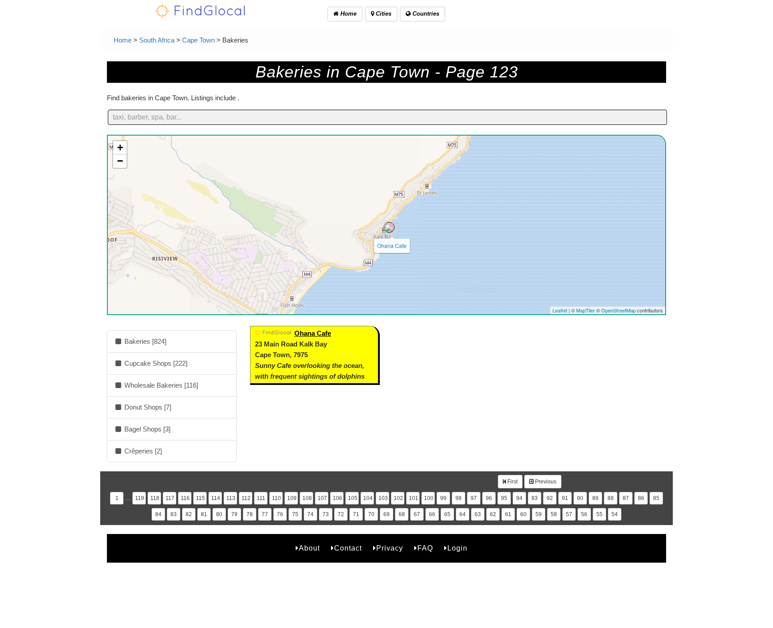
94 (519, 498)
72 (341, 514)
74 (310, 514)
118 (154, 498)
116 (185, 498)
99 (443, 498)
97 (474, 498)
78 (249, 514)
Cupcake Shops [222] (155, 363)
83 (173, 514)
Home (348, 13)
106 (337, 498)
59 (538, 514)
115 (200, 498)
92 (550, 498)
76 (280, 514)
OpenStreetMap (618, 310)
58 (554, 514)
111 (261, 498)
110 (276, 498)
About (309, 548)
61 (508, 514)
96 (489, 498)
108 (307, 498)
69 (386, 514)
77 (265, 514)
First (512, 481)
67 (417, 514)
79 (234, 514)
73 (326, 514)
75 (295, 514)
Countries (425, 13)
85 (656, 498)
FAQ (425, 548)
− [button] (120, 161)
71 (356, 514)
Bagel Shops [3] (146, 429)
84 (158, 514)
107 (322, 498)
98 (458, 498)
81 (204, 514)
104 (368, 498)
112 (246, 498)
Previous (545, 481)
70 (371, 514)
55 (599, 514)
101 (413, 498)
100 (428, 498)
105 (352, 498)
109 (292, 498)
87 (626, 498)
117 (170, 498)
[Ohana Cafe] (389, 227)
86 (641, 498)
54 (615, 514)
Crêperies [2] (142, 451)
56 (584, 514)
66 (432, 514)
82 (189, 514)
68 (402, 514)
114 (215, 498)
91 (565, 498)
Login (457, 548)
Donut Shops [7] (147, 407)
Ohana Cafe (392, 245)
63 (478, 514)
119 (139, 498)
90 (580, 498)
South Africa (156, 40)
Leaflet (559, 310)
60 (523, 514)
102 (398, 498)
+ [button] (120, 147)
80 (219, 514)
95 (504, 498)
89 (595, 498)
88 (610, 498)
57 (569, 514)
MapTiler (585, 310)
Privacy (389, 548)
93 (534, 498)
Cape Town (198, 40)
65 (447, 514)
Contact (348, 548)
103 (383, 498)
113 (230, 498)
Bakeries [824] (144, 341)
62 (493, 514)
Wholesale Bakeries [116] (160, 385)
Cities (382, 13)
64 (462, 514)
